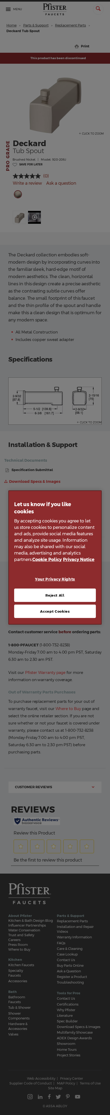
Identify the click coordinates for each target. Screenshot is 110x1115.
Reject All (55, 595)
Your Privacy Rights (55, 579)
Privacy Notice (79, 559)
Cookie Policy (47, 559)
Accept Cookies (55, 611)
